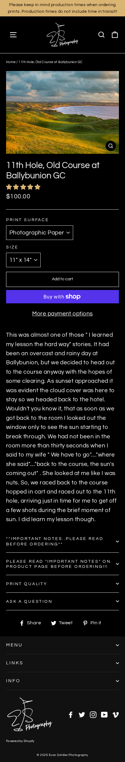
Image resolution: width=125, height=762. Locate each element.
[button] (24, 187)
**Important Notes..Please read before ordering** (54, 541)
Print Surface (27, 219)
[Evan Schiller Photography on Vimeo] (115, 714)
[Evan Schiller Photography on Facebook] (70, 714)
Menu (14, 645)
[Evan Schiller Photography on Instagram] (93, 714)
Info (13, 681)
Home (11, 62)
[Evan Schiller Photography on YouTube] (104, 714)
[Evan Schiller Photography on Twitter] (82, 714)
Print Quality (26, 584)
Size (12, 247)
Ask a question (29, 601)
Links (14, 663)
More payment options (62, 314)
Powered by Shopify (20, 741)
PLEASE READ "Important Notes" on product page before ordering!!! (58, 564)
